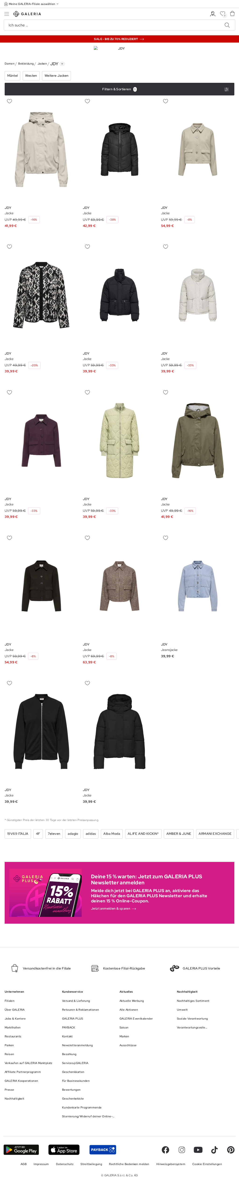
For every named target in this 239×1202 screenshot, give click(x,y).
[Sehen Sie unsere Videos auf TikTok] (214, 1150)
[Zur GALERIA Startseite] (27, 15)
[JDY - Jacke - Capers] (41, 150)
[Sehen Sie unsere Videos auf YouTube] (198, 1150)
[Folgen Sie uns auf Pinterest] (230, 1150)
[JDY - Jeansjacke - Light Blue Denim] (197, 586)
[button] (32, 3)
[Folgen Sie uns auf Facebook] (165, 1150)
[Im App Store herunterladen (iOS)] (64, 1149)
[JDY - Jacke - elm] (119, 441)
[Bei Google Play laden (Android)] (21, 1149)
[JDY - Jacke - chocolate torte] (197, 150)
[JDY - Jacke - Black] (119, 150)
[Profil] (213, 14)
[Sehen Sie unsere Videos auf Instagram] (181, 1150)
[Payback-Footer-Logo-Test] (102, 1149)
